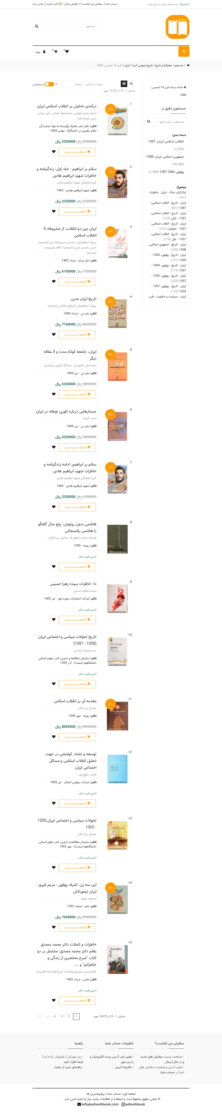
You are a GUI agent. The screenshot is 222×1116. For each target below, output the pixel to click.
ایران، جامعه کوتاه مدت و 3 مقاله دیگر (70, 355)
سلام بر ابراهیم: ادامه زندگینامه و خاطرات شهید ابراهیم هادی (70, 467)
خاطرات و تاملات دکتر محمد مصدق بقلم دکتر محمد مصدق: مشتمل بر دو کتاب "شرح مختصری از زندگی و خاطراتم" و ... (66, 954)
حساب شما (111, 4)
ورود (38, 52)
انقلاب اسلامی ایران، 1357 (166, 145)
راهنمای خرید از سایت (67, 1067)
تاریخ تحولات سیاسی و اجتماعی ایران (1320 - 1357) (67, 640)
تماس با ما (38, 4)
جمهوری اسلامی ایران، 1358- (164, 160)
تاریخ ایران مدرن (83, 298)
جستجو (179, 65)
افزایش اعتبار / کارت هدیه (62, 4)
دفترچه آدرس (123, 1067)
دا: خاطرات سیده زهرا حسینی (73, 583)
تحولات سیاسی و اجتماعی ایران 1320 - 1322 (67, 823)
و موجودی (38, 84)
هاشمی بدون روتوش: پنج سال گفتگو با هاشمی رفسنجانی (67, 527)
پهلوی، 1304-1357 (166, 172)
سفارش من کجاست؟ (92, 4)
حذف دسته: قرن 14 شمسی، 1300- (168, 91)
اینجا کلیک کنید (73, 1062)
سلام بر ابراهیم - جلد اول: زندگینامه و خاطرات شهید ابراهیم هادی (66, 172)
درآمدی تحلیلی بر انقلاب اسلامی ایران (66, 106)
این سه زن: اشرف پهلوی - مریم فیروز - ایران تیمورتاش (66, 888)
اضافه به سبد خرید (75, 152)
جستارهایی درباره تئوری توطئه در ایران (66, 411)
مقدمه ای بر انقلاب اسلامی (75, 701)
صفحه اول (129, 1093)
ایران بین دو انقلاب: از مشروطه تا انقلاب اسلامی (70, 232)
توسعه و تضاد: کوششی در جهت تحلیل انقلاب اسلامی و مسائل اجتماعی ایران (71, 761)
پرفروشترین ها (95, 1093)
